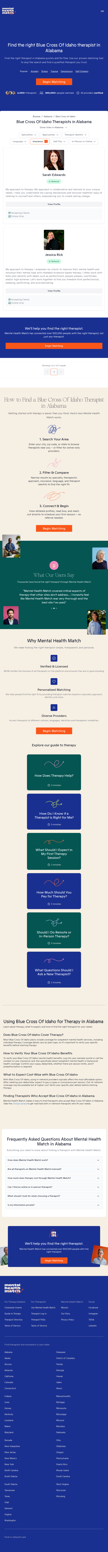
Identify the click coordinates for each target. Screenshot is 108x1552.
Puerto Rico (61, 1464)
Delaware (60, 1352)
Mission (64, 1307)
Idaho (59, 1382)
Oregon (60, 1452)
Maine (7, 1426)
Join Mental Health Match (43, 1307)
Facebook (93, 1307)
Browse (36, 116)
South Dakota (10, 1484)
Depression (67, 71)
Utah (6, 1502)
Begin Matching (54, 82)
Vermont (8, 1508)
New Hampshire (12, 1446)
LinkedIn (93, 1325)
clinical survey (20, 1103)
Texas (7, 1496)
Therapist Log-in (39, 1313)
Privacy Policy (67, 1319)
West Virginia (62, 1484)
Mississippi (61, 1414)
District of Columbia (65, 1358)
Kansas (7, 1408)
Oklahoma (61, 1446)
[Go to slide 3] (56, 608)
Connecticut (10, 1388)
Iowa (6, 1402)
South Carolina (63, 1476)
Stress (44, 71)
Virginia (7, 1514)
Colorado (8, 1382)
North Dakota (10, 1476)
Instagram (93, 1313)
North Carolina (11, 1470)
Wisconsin (61, 1490)
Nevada (8, 1440)
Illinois (59, 1388)
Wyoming (60, 1496)
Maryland (8, 1432)
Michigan (60, 1402)
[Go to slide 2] (54, 608)
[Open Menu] (102, 11)
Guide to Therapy (12, 1313)
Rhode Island (62, 1470)
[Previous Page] (47, 371)
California (8, 1376)
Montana (60, 1426)
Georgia (60, 1370)
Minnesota (61, 1408)
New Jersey (10, 1452)
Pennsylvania (62, 1458)
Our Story (65, 1313)
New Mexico (10, 1458)
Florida (59, 1364)
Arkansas (8, 1370)
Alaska (7, 1358)
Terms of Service (12, 1325)
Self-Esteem (82, 71)
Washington (10, 1520)
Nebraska (60, 1432)
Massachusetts (63, 1396)
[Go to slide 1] (51, 608)
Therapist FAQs (38, 1319)
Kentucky (8, 1414)
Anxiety (35, 71)
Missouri (60, 1420)
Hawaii (59, 1376)
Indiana (7, 1396)
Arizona (8, 1364)
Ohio (58, 1440)
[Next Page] (60, 371)
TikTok (91, 1319)
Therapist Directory (13, 1319)
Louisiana (8, 1420)
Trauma (54, 71)
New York (9, 1464)
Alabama (48, 116)
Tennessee (9, 1490)
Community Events (13, 1307)
